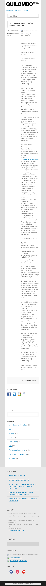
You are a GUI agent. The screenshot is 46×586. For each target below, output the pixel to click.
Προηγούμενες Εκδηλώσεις (18, 454)
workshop (12, 433)
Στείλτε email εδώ (16, 557)
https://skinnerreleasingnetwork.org (31, 159)
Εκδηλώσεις (13, 442)
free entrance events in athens (18, 425)
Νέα (10, 446)
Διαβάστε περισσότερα (16, 530)
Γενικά (11, 437)
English (25, 10)
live (10, 429)
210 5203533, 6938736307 (18, 561)
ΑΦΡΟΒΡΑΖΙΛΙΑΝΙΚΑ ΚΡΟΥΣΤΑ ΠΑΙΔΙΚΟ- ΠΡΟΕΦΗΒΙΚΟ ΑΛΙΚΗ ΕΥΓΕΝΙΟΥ (21, 493)
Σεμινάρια (12, 458)
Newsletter (9, 10)
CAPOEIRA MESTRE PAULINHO (19, 480)
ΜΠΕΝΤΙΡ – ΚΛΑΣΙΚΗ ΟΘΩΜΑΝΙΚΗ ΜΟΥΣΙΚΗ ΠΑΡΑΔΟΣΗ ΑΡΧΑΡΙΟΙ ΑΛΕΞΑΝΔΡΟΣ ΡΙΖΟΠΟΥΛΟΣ (23, 486)
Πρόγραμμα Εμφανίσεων (17, 450)
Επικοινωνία (18, 10)
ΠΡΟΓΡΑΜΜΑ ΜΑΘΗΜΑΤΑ (17, 476)
